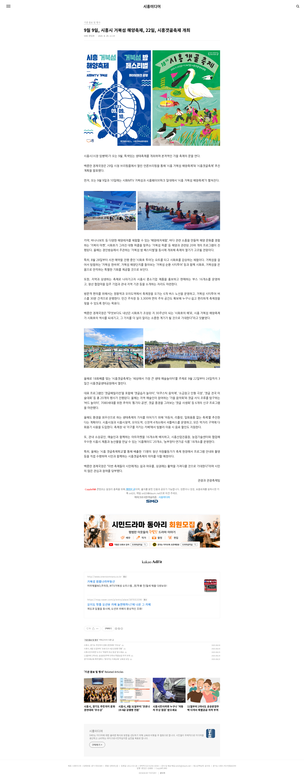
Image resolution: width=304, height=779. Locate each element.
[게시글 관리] (97, 628)
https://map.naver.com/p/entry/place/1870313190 (114, 599)
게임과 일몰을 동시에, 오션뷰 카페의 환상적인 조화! (114, 608)
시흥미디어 (152, 6)
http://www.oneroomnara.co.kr (104, 576)
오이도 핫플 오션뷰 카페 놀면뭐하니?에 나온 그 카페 (119, 604)
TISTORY (152, 773)
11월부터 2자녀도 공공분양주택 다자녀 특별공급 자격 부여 (107, 655)
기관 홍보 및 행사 (91, 639)
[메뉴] (8, 6)
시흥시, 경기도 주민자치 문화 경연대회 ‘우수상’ (102, 645)
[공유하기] (93, 628)
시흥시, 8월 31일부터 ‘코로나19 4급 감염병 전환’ (103, 648)
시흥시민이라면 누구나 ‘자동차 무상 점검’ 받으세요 (104, 652)
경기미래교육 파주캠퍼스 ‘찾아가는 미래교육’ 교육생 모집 (106, 659)
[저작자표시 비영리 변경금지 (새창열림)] (118, 628)
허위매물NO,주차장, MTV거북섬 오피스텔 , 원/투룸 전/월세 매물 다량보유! (127, 585)
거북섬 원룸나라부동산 (101, 581)
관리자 (162, 773)
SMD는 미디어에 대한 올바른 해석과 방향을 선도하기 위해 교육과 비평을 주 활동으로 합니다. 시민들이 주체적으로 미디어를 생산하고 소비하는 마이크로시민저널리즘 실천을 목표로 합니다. (146, 737)
